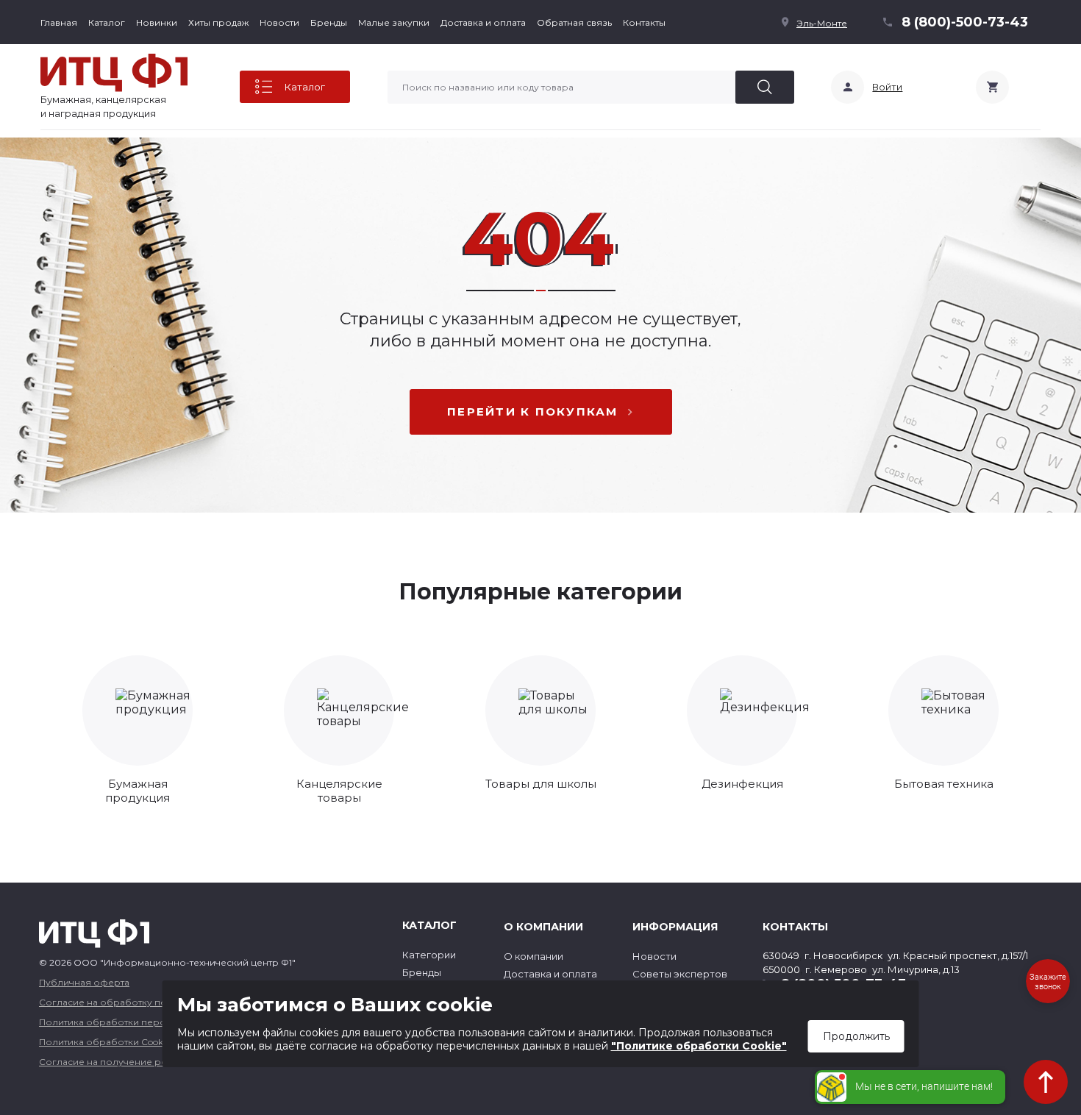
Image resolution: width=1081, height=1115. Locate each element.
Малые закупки (393, 22)
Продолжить (856, 1036)
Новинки (156, 22)
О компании (533, 956)
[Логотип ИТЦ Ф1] (114, 73)
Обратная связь (574, 22)
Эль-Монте (821, 23)
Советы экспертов (679, 974)
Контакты (644, 22)
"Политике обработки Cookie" (699, 1045)
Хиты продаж (218, 22)
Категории (429, 955)
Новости (279, 22)
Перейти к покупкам (532, 411)
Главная (58, 22)
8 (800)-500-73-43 (965, 22)
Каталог (106, 22)
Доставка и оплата (483, 22)
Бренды (328, 22)
